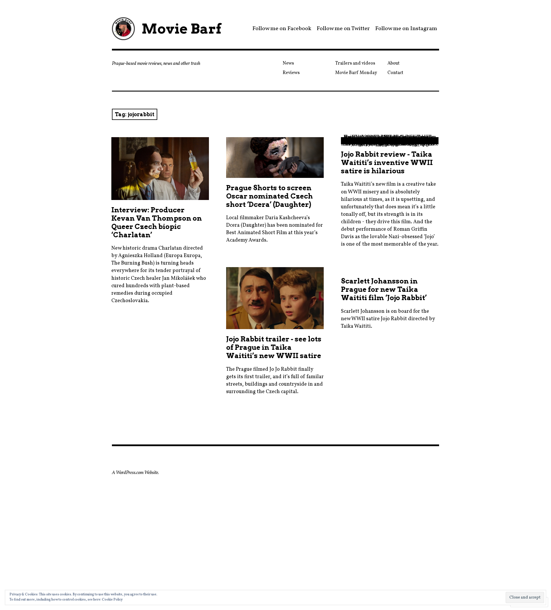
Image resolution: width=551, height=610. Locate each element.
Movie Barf (181, 28)
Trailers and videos (355, 63)
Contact (395, 73)
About (393, 63)
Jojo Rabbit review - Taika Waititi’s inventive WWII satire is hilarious (387, 162)
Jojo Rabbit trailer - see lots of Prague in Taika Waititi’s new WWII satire (273, 347)
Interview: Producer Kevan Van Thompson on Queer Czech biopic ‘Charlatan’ (156, 222)
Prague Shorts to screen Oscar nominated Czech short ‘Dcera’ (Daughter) (269, 196)
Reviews (291, 73)
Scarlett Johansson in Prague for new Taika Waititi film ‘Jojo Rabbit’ (384, 289)
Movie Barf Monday (356, 73)
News (288, 63)
